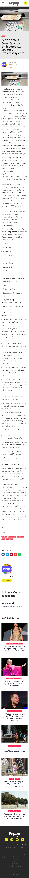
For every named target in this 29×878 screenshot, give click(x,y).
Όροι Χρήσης (15, 865)
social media (9, 643)
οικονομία (9, 539)
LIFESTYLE (7, 844)
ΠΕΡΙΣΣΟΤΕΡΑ (6, 580)
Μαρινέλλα (19, 678)
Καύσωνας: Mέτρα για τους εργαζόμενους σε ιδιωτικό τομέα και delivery (14, 816)
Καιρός (17, 778)
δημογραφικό (11, 711)
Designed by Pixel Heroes (14, 874)
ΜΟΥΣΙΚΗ (15, 844)
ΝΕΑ (3, 36)
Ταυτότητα (14, 861)
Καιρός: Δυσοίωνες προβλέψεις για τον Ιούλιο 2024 (14, 751)
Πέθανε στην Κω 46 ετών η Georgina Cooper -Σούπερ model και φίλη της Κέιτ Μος (14, 649)
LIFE (14, 848)
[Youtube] (22, 839)
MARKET (20, 848)
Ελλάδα (4, 536)
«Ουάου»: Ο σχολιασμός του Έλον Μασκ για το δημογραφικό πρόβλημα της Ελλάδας (14, 717)
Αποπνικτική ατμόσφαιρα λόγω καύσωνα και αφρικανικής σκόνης (14, 783)
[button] (3, 554)
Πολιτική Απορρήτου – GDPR (14, 866)
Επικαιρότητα (11, 536)
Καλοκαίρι (17, 746)
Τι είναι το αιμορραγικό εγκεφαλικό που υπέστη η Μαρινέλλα (14, 683)
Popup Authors (14, 863)
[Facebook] (6, 839)
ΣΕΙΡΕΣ (22, 844)
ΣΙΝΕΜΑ (8, 848)
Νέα (3, 539)
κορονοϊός (21, 536)
